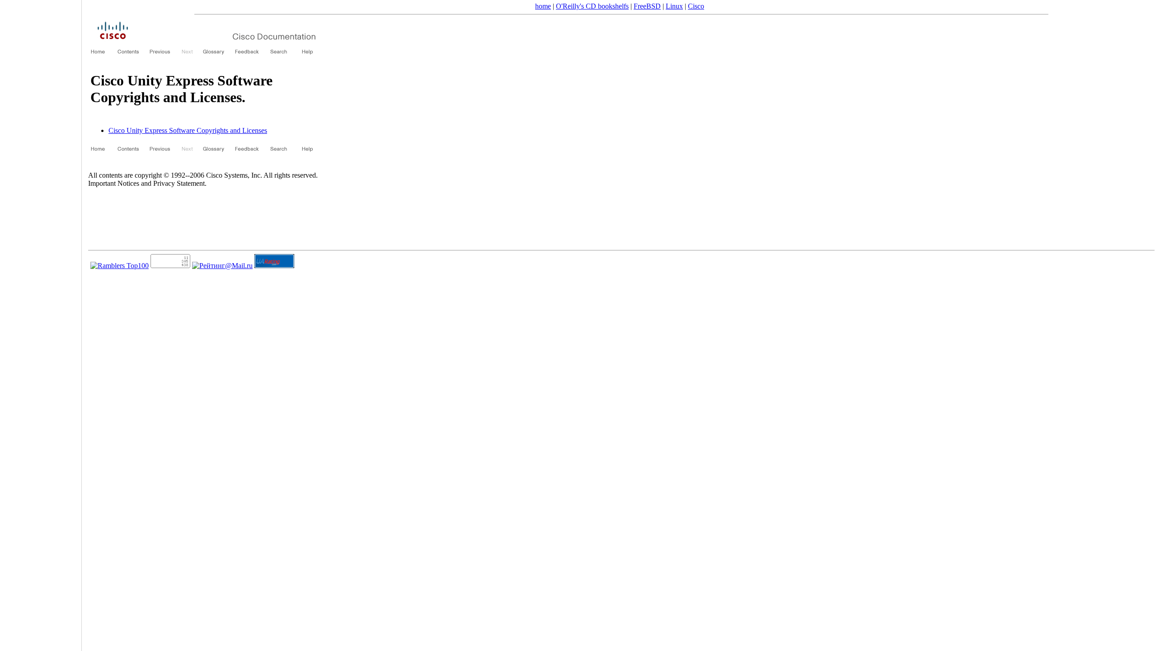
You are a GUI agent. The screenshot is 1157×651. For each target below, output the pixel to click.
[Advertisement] (41, 322)
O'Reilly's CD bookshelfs (592, 6)
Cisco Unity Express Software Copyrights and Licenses (187, 130)
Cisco (696, 6)
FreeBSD (647, 6)
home (543, 6)
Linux (674, 6)
